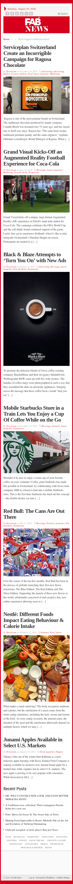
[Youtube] (22, 14)
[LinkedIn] (17, 14)
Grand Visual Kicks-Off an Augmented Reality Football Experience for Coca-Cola (34, 158)
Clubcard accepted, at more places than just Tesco (31, 829)
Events (22, 840)
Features (56, 426)
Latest (36, 73)
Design (44, 844)
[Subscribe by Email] (26, 14)
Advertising (47, 71)
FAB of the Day (36, 840)
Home (6, 39)
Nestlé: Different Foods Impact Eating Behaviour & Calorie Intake (33, 620)
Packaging (62, 836)
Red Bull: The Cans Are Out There (34, 514)
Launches (44, 73)
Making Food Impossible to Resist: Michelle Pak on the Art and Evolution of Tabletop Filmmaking (36, 822)
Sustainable (31, 844)
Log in (31, 877)
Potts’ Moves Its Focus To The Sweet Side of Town (32, 814)
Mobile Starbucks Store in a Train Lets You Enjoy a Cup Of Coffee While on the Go (33, 414)
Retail (48, 847)
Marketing (55, 73)
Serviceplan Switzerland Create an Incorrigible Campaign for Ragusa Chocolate (29, 56)
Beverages (41, 169)
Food (30, 73)
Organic (59, 751)
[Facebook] (7, 14)
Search (64, 13)
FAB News (16, 877)
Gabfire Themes (63, 877)
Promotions (34, 172)
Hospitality (16, 844)
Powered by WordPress (45, 877)
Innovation (48, 836)
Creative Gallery (19, 73)
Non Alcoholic (21, 172)
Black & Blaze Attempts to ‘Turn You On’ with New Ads (34, 257)
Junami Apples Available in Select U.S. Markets (32, 742)
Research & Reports (32, 847)
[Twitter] (12, 14)
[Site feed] (31, 14)
